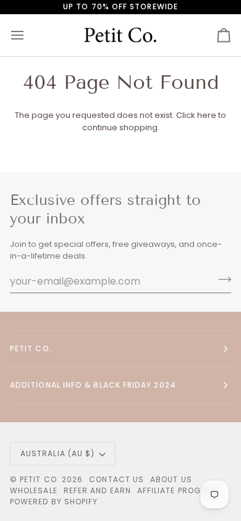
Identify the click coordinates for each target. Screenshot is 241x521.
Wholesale (33, 490)
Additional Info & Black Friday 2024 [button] (93, 385)
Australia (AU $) (57, 453)
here (206, 115)
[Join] (221, 280)
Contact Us (116, 479)
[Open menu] (28, 35)
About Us (171, 479)
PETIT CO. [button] (31, 348)
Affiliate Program (178, 490)
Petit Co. (39, 479)
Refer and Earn (97, 490)
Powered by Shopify (54, 501)
